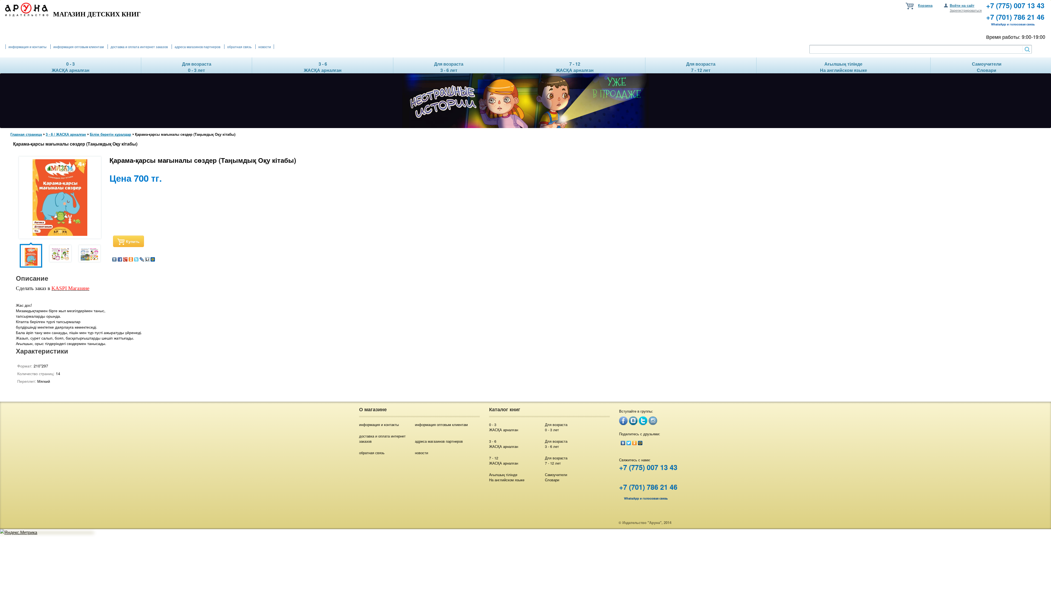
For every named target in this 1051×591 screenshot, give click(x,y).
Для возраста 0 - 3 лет (556, 427)
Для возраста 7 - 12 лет (556, 460)
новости (264, 46)
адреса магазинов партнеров (197, 46)
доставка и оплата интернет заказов (139, 46)
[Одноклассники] (634, 443)
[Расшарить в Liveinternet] (147, 260)
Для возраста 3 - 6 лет (556, 444)
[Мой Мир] (640, 443)
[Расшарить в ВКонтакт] (114, 260)
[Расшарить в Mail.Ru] (153, 260)
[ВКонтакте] (623, 443)
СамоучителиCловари (556, 477)
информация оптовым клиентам (78, 46)
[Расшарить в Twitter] (136, 260)
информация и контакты (27, 46)
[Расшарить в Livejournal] (142, 260)
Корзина (925, 5)
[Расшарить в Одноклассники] (131, 260)
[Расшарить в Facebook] (120, 260)
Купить (133, 241)
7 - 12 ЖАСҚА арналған (503, 460)
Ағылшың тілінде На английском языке (506, 477)
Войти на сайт (962, 5)
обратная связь (239, 46)
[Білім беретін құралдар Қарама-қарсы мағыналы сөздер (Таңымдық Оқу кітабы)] (60, 234)
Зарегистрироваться (966, 10)
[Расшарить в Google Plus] (125, 260)
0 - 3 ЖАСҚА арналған (503, 427)
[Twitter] (629, 443)
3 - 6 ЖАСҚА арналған (503, 444)
